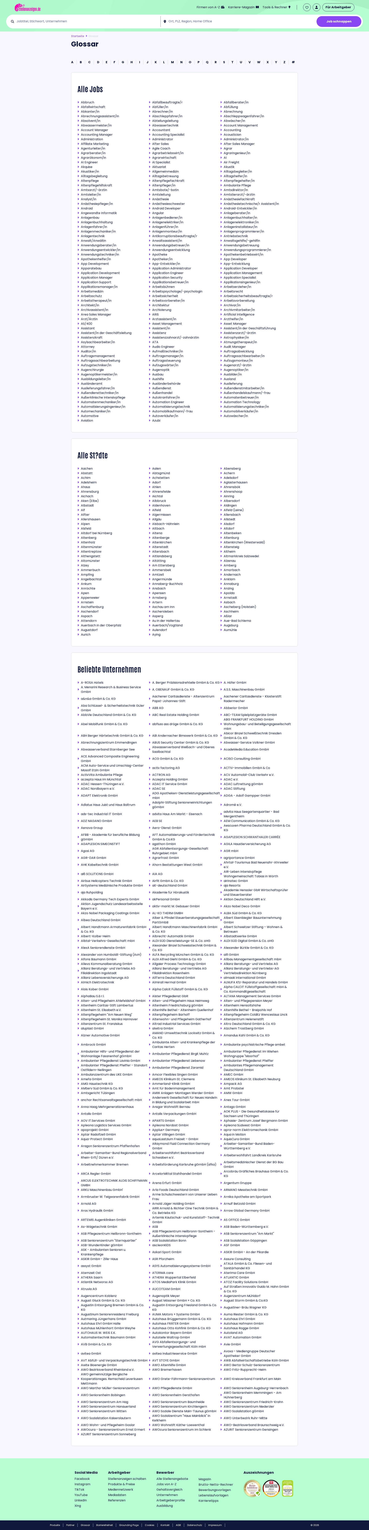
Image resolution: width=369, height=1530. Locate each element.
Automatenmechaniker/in (101, 402)
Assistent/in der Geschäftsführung (250, 328)
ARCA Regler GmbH (96, 1173)
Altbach (158, 528)
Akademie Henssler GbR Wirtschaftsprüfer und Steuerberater (256, 892)
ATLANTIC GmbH (236, 1277)
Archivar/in (232, 305)
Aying (156, 634)
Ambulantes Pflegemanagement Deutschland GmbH (248, 1067)
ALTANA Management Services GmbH (252, 996)
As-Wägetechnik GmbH (99, 1226)
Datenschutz (194, 1525)
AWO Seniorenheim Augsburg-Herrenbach (256, 1388)
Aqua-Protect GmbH (97, 1139)
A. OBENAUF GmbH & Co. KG (173, 689)
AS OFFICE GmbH (237, 1220)
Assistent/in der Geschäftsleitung (106, 333)
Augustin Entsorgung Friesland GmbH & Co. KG (184, 1307)
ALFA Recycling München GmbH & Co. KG (183, 954)
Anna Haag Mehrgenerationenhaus (107, 1107)
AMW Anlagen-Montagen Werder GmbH (183, 1093)
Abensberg (232, 468)
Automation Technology (242, 402)
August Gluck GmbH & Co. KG (103, 1300)
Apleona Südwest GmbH (242, 1125)
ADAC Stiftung (234, 788)
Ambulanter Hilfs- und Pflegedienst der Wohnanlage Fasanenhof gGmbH (110, 1053)
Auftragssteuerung (166, 360)
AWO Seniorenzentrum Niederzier (249, 1406)
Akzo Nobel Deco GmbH (242, 906)
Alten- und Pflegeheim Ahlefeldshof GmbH (113, 1001)
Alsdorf (229, 524)
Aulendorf (159, 630)
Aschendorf (90, 611)
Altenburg (231, 537)
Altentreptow (91, 551)
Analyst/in (88, 199)
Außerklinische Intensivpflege (103, 397)
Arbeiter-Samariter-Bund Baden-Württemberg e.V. (249, 1146)
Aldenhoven (161, 505)
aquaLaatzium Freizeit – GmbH (175, 1139)
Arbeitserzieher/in (237, 287)
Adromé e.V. (233, 805)
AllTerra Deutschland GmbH (173, 977)
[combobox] (87, 21)
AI (225, 157)
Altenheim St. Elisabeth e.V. (101, 1010)
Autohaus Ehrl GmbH (239, 1319)
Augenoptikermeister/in (99, 374)
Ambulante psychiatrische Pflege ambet (254, 1044)
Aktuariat (159, 167)
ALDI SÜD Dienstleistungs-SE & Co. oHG (181, 941)
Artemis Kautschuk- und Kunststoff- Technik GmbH (185, 1219)
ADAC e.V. (231, 779)
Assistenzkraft (91, 337)
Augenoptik (161, 370)
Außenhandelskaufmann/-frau (247, 393)
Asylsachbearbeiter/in (98, 342)
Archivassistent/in (94, 310)
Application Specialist (240, 277)
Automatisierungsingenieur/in (103, 406)
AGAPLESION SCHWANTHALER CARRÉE (252, 837)
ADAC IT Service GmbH (169, 784)
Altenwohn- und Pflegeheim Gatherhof (181, 1019)
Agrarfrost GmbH (165, 858)
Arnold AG (88, 1203)
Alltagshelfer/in (235, 176)
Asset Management (167, 323)
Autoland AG (233, 1333)
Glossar (85, 1525)
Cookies (149, 1525)
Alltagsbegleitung (94, 176)
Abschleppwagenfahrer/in (244, 116)
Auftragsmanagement (98, 356)
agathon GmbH (164, 844)
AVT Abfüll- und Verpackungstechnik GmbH (114, 1360)
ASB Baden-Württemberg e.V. (246, 1226)
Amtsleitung (161, 194)
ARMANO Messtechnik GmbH (246, 1190)
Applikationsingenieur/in (242, 282)
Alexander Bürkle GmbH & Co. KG (249, 948)
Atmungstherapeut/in (240, 342)
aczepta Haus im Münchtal (101, 779)
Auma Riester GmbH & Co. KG (246, 1314)
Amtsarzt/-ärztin (94, 190)
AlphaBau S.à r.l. (92, 996)
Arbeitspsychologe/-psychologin (177, 291)
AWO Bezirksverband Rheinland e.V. (107, 1369)
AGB (178, 1525)
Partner (70, 1525)
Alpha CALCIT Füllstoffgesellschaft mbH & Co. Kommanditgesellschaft (255, 989)
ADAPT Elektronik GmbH (99, 795)
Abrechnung (233, 111)
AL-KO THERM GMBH (167, 913)
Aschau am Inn (163, 607)
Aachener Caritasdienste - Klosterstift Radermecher (253, 698)
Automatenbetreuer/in (241, 397)
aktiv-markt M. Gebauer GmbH (175, 906)
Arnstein (87, 602)
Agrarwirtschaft (164, 157)
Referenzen (116, 1500)
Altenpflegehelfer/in (239, 180)
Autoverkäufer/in (165, 416)
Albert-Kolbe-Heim (95, 936)
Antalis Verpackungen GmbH (174, 1114)
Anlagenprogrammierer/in (244, 231)
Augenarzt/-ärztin (237, 365)
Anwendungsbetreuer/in (170, 245)
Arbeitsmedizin (92, 291)
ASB (155, 1226)
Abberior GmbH (236, 708)
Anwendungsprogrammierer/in (247, 250)
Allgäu (156, 519)
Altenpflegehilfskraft (96, 185)
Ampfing (87, 574)
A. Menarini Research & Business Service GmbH (111, 689)
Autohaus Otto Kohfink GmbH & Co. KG (181, 1328)
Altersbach (160, 551)
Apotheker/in (162, 259)
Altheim (229, 551)
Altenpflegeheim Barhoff (171, 1014)
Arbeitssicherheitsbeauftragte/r (248, 296)
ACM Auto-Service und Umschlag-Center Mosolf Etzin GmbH (112, 767)
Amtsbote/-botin (165, 190)
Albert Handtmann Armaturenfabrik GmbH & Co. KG (113, 929)
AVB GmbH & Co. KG (96, 1344)
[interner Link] (28, 7)
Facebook (82, 1479)
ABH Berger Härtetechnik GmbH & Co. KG (112, 735)
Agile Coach (161, 148)
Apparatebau (91, 268)
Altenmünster (91, 547)
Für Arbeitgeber (338, 7)
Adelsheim (89, 482)
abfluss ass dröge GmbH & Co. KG (177, 724)
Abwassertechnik (165, 125)
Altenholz (88, 542)
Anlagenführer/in (165, 227)
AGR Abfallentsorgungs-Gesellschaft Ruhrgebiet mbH (180, 850)
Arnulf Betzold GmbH (239, 1203)
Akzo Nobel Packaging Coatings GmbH (110, 913)
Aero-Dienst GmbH (166, 828)
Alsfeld (86, 528)
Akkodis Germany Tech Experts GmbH (110, 899)
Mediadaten (117, 1495)
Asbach (229, 602)
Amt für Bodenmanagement (173, 1088)
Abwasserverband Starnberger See (108, 749)
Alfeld (156, 510)
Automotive (90, 416)
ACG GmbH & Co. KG (168, 758)
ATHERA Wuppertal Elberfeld (174, 1277)
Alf (83, 510)
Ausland (230, 379)
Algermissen (161, 514)
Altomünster (90, 561)
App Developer (235, 259)
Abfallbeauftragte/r (167, 102)
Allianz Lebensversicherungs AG (105, 977)
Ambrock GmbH (93, 1044)
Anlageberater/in (237, 213)
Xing (78, 1505)
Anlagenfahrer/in (94, 227)
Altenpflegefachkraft (168, 180)
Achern (229, 473)
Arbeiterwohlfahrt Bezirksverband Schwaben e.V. (178, 1155)
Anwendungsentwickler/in (100, 250)
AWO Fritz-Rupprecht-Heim (245, 1369)
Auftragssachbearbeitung (100, 360)
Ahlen (156, 487)
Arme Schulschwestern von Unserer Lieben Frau (184, 1196)
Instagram (82, 1484)
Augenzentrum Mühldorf (242, 1296)
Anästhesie (160, 199)
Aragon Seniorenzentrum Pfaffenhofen (110, 1146)
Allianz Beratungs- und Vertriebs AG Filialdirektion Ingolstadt (108, 970)
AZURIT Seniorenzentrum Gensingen (251, 1429)
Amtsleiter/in (91, 194)
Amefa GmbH (91, 1079)
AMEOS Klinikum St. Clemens (173, 1079)
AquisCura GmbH (236, 1139)
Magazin (205, 1479)
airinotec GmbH (236, 881)
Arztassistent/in (164, 319)
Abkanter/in (90, 111)
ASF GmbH (232, 1245)
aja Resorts (232, 885)
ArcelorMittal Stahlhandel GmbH (177, 1173)
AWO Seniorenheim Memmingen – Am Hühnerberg (252, 1395)
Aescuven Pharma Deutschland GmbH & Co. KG (257, 827)
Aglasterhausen (236, 482)
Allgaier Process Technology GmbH (179, 964)
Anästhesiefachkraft (239, 199)
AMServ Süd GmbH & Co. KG (102, 1088)
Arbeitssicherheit (165, 296)
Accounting (232, 130)
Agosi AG (87, 851)
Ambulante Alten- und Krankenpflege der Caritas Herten (183, 1044)
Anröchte (88, 588)
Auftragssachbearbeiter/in (244, 356)
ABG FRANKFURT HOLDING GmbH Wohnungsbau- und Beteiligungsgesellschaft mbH (257, 724)
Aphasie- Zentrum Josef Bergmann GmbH (256, 1120)
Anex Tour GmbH (236, 1100)
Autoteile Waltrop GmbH (171, 1337)
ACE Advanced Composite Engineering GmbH (110, 758)
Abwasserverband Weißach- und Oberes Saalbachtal (183, 749)
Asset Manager (235, 323)
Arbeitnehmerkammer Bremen (104, 1164)
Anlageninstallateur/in (240, 227)
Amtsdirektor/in (236, 190)
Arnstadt (230, 597)
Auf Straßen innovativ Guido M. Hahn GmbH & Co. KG (256, 1288)
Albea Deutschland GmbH (100, 920)
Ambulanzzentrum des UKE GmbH (106, 1074)
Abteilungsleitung (165, 121)
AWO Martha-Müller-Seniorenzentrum (110, 1388)
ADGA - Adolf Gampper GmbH (247, 795)
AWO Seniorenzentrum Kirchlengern (179, 1406)
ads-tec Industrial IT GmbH (101, 814)
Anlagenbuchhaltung (97, 222)
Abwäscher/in (234, 121)
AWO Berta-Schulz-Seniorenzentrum (252, 1365)
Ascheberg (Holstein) (240, 607)
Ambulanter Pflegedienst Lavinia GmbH (110, 1060)
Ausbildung (164, 1505)
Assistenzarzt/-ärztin (240, 333)
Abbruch (87, 102)
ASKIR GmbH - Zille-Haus (99, 1259)
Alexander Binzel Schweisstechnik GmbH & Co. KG (184, 947)
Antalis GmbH (91, 1114)
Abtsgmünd (161, 473)
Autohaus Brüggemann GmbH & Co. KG (181, 1319)
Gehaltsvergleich (169, 1489)
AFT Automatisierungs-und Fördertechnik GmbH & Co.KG (183, 837)
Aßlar (228, 616)
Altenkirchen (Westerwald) (244, 542)
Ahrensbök (232, 487)
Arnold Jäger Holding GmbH (173, 1203)
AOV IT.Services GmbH (98, 1120)
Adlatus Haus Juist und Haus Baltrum (108, 805)
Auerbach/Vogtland (167, 625)
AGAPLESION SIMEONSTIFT (100, 844)
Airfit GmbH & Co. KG (168, 881)
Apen (85, 593)
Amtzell (158, 574)
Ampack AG (233, 1084)
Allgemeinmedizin (165, 171)
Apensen (159, 593)
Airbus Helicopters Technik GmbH (106, 881)
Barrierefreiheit (104, 1525)
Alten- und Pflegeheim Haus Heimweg (180, 1001)
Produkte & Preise (121, 1484)
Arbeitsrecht (233, 291)
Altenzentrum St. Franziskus (102, 1024)
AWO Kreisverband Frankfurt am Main (252, 1379)
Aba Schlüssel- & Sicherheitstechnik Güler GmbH (112, 707)
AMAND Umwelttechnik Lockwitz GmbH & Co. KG (183, 1035)
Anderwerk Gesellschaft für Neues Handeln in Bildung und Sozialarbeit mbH (184, 1099)
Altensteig (231, 547)
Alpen (85, 524)
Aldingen (230, 505)
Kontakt (165, 1525)
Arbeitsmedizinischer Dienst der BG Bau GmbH (253, 1164)
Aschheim (231, 611)
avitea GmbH (91, 1353)
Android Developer (166, 208)
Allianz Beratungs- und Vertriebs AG (251, 964)
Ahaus (85, 487)
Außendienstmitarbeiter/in (244, 388)
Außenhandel (162, 393)
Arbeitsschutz (91, 296)
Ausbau (157, 374)
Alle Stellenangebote (172, 1479)
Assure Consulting (237, 1259)
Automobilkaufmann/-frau (172, 411)
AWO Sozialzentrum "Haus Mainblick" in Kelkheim (181, 1418)
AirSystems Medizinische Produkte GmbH (112, 885)
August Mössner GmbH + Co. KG (176, 1300)
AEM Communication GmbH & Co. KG (252, 821)
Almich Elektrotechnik (97, 982)
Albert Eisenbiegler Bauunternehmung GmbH (252, 920)
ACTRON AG (161, 775)
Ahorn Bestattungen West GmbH (177, 865)
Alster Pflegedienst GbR (170, 996)
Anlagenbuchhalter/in (240, 217)
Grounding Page (129, 1525)
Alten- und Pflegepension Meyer (248, 1001)
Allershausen (90, 519)
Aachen (87, 468)
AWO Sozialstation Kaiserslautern (106, 1418)
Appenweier (90, 597)
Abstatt (87, 473)
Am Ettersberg (163, 565)
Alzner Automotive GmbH (100, 1035)
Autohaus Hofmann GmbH (243, 1323)
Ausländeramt (91, 383)
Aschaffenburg (92, 607)
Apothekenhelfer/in (96, 259)
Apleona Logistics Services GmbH (106, 1125)
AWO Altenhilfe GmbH (169, 1365)
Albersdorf (232, 501)
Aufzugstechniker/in (96, 365)
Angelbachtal (91, 579)
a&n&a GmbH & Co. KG (98, 699)
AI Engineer (89, 162)
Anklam (229, 579)
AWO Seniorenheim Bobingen (103, 1395)
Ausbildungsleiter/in (96, 379)
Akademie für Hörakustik (170, 892)
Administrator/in (236, 139)
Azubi (156, 420)
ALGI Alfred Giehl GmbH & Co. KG (177, 959)
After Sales (160, 144)
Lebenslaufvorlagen (213, 1495)
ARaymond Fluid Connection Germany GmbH (181, 1146)
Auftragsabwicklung (239, 351)
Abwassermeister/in (96, 125)
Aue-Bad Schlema (237, 620)
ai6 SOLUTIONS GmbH (97, 874)
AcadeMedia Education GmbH (246, 749)
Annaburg (231, 584)
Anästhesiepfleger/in (97, 204)
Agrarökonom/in (93, 157)
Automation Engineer (168, 402)
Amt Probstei (234, 1088)
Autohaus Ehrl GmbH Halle (101, 1323)
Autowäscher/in (236, 416)
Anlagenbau (90, 217)
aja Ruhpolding (92, 892)
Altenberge (161, 537)
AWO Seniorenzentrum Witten (103, 1411)
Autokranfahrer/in (166, 397)
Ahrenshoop (233, 491)
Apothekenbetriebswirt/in (243, 254)
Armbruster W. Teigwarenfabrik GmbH (110, 1197)
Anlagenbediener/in (167, 217)
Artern (157, 602)
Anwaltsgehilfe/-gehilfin (242, 240)
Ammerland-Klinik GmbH (171, 1084)
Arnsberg (159, 597)
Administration (92, 139)
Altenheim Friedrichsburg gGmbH (177, 1005)
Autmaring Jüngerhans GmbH (103, 1319)
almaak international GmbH (245, 977)
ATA (155, 342)
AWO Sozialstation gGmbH (244, 1411)
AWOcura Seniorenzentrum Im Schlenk (181, 1429)
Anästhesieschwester (168, 204)
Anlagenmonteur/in (167, 231)
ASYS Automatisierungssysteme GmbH (181, 1266)
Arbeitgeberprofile (170, 1500)
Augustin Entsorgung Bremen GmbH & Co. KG (112, 1307)
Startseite (77, 36)
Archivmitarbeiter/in (239, 310)
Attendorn (89, 620)
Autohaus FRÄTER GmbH (170, 1323)
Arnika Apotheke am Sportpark (247, 1197)
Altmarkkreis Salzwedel (241, 556)
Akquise (86, 167)
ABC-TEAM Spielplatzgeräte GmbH (250, 715)
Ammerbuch (90, 570)
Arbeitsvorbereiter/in (168, 300)
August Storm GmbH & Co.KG (246, 1300)
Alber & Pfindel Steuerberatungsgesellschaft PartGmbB (186, 920)
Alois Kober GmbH (94, 989)
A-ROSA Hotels (92, 682)
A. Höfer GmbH (235, 682)
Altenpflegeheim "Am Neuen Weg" (106, 1014)
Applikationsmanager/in (99, 287)
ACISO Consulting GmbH (242, 758)
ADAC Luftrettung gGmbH (243, 784)
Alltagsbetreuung (165, 176)
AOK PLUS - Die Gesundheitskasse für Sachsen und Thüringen (251, 1113)
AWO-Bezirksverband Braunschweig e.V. (254, 1425)
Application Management (243, 273)
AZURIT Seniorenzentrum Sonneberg (108, 1434)
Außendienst (161, 388)
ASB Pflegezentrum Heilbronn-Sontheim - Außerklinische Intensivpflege (183, 1233)
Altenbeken (232, 533)
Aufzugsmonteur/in (238, 360)
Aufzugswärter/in (165, 365)
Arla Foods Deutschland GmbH (175, 1190)
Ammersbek (161, 570)
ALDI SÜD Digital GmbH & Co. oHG (249, 941)
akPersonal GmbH (166, 899)
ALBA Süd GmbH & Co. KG (243, 913)
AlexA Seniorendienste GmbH (103, 948)
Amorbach (232, 570)
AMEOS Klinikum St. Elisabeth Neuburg (252, 1079)
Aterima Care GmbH (239, 1273)
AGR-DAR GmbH (93, 858)
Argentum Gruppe (238, 1183)
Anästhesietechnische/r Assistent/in (251, 204)
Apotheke (159, 254)
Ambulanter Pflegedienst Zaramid (177, 1067)
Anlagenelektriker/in (167, 222)
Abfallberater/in (236, 102)
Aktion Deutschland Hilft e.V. (245, 899)
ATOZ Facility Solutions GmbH (246, 1282)
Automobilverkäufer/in (241, 411)
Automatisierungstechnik (171, 406)
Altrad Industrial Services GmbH (176, 1024)
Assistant (88, 328)
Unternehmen (167, 1495)
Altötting (158, 561)
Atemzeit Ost (91, 1273)
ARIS (155, 314)
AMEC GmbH (233, 1074)
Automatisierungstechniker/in (246, 406)
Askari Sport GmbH (166, 1252)
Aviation (87, 420)
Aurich (86, 634)
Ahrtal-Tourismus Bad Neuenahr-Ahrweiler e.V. (256, 864)
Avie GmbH (232, 1344)
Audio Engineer (163, 347)
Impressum (215, 1525)
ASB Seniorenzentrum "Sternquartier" (109, 1240)
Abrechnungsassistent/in (100, 116)
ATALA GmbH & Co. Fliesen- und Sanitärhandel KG (248, 1265)
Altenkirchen (162, 542)
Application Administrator (171, 268)
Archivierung (161, 310)
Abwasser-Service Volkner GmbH (249, 742)
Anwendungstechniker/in (100, 254)
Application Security (167, 277)
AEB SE (157, 821)
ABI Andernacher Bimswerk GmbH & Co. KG (185, 735)
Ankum (86, 584)
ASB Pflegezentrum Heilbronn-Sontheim (111, 1233)
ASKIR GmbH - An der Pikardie (246, 1252)
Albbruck (159, 501)
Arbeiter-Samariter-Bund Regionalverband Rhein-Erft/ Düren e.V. (113, 1155)
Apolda (229, 593)
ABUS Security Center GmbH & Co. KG (180, 742)
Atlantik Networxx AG (97, 1282)
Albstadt (87, 505)
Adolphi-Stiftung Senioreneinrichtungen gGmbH (182, 804)
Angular (158, 213)
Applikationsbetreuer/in (170, 282)
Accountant (161, 130)
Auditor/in (88, 351)
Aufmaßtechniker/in (167, 351)
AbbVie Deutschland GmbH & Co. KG (108, 715)
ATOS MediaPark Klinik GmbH (174, 1282)
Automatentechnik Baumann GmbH (108, 1337)
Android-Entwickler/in (240, 208)
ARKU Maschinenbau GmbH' (102, 1190)
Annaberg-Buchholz (167, 584)
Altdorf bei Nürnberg (96, 533)
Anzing (229, 588)
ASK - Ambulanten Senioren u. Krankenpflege (103, 1252)
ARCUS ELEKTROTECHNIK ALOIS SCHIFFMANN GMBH (114, 1182)
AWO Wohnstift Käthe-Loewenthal (178, 1425)
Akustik (229, 167)
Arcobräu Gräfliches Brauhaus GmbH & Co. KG (256, 1173)
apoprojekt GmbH (94, 1130)
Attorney (88, 347)
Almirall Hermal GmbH (169, 982)
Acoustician (232, 134)
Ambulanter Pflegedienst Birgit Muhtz (180, 1054)
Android (87, 208)
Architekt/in (90, 305)
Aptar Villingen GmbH (168, 1134)
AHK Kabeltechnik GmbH (99, 865)
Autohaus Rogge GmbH (241, 1328)
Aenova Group (92, 828)
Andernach (232, 574)
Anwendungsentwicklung (171, 250)
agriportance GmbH (239, 858)
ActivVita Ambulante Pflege (102, 775)
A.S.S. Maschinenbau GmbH (244, 689)
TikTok (79, 1489)
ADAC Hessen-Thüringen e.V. (102, 784)
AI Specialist (161, 162)
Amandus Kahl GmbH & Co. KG (247, 1035)
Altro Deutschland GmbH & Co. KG (250, 1024)
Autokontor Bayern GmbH (172, 1333)
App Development (95, 264)
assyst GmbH (91, 1266)
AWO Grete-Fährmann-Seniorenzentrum (183, 1379)
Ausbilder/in (233, 374)
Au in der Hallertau (166, 620)
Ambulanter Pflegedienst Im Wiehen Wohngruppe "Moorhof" (251, 1053)
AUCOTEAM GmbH (166, 1289)
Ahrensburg (90, 491)
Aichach (87, 496)
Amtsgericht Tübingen (98, 1093)
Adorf (156, 482)
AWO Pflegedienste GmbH (172, 1388)
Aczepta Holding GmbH (170, 779)
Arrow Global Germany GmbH (246, 1210)
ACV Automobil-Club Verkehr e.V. (249, 775)
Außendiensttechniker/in (100, 393)
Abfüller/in (160, 107)
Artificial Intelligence (239, 314)
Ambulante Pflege (237, 185)
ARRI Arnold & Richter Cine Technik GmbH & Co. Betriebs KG (185, 1210)
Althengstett (90, 556)
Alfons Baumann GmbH (98, 959)
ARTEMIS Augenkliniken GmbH (103, 1220)
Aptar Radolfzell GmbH (98, 1134)
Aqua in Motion (235, 1134)
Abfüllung (231, 107)
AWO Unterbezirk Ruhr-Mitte (245, 1418)
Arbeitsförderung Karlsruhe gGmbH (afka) (184, 1164)
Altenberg (88, 537)
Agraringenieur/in (237, 153)
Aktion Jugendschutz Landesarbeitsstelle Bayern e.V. (112, 906)
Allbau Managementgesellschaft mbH (252, 959)
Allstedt (229, 519)
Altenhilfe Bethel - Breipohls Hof (248, 1010)
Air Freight (231, 162)
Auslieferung (233, 383)
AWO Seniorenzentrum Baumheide (178, 1402)
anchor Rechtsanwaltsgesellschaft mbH (111, 1100)
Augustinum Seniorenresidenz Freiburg (110, 1314)
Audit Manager (235, 347)
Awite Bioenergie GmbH (99, 1365)
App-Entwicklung (237, 264)
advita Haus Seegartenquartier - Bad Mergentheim (251, 814)
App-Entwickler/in (166, 264)
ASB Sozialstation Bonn (169, 1240)
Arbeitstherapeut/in (96, 300)
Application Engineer (168, 273)
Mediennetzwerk (120, 1489)
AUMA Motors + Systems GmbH (176, 1314)
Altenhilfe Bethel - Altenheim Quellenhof (182, 1010)
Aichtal (157, 496)
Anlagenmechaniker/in (98, 231)
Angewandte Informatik (99, 213)
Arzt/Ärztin (89, 319)
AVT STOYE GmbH (165, 1360)
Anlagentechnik (93, 236)
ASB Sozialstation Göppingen (245, 1240)
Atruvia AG (89, 1289)
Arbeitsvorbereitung (239, 300)
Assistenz (159, 333)
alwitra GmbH (162, 1028)
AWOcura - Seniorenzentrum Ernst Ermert (113, 1429)
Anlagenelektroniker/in (241, 222)
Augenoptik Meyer (166, 1296)
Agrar (228, 148)
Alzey (85, 565)
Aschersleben (162, 611)
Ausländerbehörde (166, 383)
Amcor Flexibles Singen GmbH (175, 1074)
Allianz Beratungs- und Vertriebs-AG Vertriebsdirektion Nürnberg (251, 970)
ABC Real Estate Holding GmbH (175, 715)
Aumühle (230, 630)
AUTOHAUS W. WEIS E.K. (98, 1333)
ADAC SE (158, 788)
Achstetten (161, 478)
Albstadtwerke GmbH (240, 936)
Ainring (229, 496)
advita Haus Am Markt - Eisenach (177, 814)
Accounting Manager (97, 134)
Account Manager (94, 130)
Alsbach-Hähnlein (165, 524)
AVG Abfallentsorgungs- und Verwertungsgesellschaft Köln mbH (179, 1344)
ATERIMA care (162, 1273)
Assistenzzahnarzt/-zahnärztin (175, 337)
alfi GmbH (231, 954)
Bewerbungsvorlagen (215, 1490)
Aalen (156, 468)
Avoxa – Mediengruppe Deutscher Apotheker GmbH (249, 1353)
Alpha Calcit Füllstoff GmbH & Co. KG (180, 989)
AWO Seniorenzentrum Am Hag (104, 1402)
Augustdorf (89, 630)
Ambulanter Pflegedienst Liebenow (178, 1060)
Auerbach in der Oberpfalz (101, 625)
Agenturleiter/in (93, 148)
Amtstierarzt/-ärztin (239, 194)
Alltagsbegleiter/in (238, 171)
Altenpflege (90, 180)
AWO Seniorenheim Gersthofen (176, 1395)
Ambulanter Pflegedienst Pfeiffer (248, 1060)
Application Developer (241, 268)
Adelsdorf (231, 478)
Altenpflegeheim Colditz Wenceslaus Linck (256, 1014)
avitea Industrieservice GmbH (174, 1353)
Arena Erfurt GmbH (166, 1183)
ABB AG (158, 708)
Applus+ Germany (166, 1130)
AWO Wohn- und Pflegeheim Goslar (108, 1425)
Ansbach (159, 588)
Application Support (96, 282)
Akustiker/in (90, 171)
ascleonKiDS (161, 1245)
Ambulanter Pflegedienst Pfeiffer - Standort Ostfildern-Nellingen (114, 1067)
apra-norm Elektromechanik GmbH (251, 1130)
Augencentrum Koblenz (99, 1296)
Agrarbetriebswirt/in (168, 153)
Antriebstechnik (236, 236)
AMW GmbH (233, 1093)
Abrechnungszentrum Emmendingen (109, 742)
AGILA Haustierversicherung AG (247, 844)
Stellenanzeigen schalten (127, 1479)
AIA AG (157, 874)
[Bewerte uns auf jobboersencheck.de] (252, 1488)
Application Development (100, 273)
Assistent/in (161, 328)
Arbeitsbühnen (163, 287)
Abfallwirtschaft (93, 107)
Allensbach (232, 514)
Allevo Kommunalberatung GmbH (106, 964)
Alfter (85, 514)
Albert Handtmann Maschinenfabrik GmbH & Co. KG (184, 929)
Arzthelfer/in (233, 319)
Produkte (55, 1525)
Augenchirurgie (92, 370)
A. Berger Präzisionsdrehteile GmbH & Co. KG (186, 682)
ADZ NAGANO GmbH (96, 821)
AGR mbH (231, 851)
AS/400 (86, 323)
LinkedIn (81, 1500)
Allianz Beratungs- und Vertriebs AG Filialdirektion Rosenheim (179, 970)
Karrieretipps (209, 1500)
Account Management (241, 125)
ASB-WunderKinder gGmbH (101, 1245)
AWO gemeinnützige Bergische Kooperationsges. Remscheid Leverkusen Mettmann (112, 1379)
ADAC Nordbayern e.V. (98, 788)
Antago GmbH (234, 1107)
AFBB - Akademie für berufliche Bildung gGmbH (110, 837)
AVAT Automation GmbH (242, 1337)
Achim (86, 478)
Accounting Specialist (168, 134)
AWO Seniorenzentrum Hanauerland (108, 1406)
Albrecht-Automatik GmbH (173, 936)
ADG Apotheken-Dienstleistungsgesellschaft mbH (186, 795)
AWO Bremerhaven (167, 1369)
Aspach (86, 616)
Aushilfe (158, 379)
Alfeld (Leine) (234, 510)
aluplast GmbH (92, 1028)
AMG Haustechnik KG (97, 1084)
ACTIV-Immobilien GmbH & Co (247, 768)
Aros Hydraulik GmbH (97, 1210)
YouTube (81, 1495)
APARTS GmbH (163, 1120)
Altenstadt (160, 547)
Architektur (161, 305)
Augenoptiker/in (236, 370)
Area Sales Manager (96, 314)
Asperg (157, 616)
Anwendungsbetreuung (241, 245)
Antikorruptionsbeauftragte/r (174, 236)
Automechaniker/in (95, 411)
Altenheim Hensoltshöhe (242, 1005)
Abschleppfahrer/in (167, 116)
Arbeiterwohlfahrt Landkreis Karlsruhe (252, 1155)
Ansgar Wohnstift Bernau (171, 1107)
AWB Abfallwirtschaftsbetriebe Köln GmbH (256, 1360)
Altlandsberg (162, 556)
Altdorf (229, 528)
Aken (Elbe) (90, 501)
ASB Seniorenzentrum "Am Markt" (249, 1233)
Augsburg (231, 625)
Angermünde (162, 579)
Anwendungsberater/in (98, 245)
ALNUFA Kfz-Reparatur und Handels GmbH (256, 982)
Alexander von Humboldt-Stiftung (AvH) (111, 954)
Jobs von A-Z (166, 1484)
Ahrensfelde (161, 491)
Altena (157, 533)
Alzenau (230, 561)
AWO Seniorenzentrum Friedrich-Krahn (253, 1402)
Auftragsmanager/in (167, 356)
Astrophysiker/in (236, 337)
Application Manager (97, 277)
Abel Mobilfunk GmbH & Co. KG (104, 724)
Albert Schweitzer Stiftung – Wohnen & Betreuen (253, 929)
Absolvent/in (90, 121)
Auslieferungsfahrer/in (98, 388)
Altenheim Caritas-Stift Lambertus (107, 1005)
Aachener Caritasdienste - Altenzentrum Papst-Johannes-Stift (183, 698)
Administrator (162, 139)
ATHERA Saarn (91, 1277)
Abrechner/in (162, 111)
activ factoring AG (166, 768)
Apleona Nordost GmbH (170, 1125)
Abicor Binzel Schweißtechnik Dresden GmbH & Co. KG (253, 735)
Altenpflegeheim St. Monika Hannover (109, 1019)
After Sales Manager (239, 144)
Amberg (230, 565)
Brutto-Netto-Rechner (216, 1484)
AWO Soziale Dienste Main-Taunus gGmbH (184, 1411)
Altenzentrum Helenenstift (244, 1019)
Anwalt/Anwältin (93, 240)
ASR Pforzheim (163, 1259)
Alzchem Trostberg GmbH (244, 1028)
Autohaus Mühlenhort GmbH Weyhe (108, 1328)
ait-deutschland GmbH (169, 885)
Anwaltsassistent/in (167, 240)
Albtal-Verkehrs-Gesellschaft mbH (108, 941)
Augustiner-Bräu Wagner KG (245, 1307)
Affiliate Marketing (95, 144)
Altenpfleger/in (163, 185)
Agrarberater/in (93, 153)
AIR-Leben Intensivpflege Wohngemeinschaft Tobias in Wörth (251, 873)
